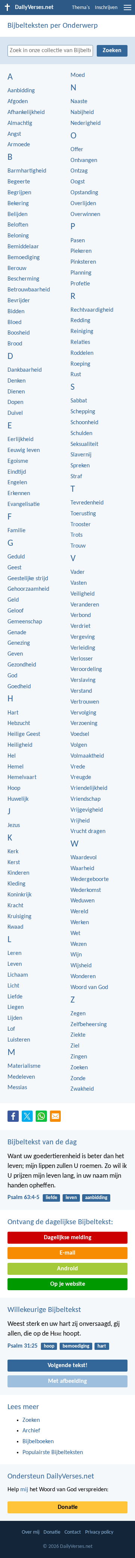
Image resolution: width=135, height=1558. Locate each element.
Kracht (15, 906)
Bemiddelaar (23, 247)
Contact (72, 1532)
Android (67, 1269)
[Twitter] (29, 1118)
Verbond (80, 615)
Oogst (77, 182)
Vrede (77, 767)
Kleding (17, 884)
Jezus (14, 826)
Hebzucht (19, 723)
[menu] (127, 10)
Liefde (15, 997)
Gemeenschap (25, 622)
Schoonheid (84, 423)
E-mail (67, 1253)
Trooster (80, 525)
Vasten (78, 583)
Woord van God (89, 988)
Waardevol (83, 858)
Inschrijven (106, 8)
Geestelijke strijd (28, 579)
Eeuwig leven (24, 450)
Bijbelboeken (38, 1442)
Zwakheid (82, 1089)
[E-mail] (57, 1118)
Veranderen (84, 605)
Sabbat (78, 401)
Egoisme (18, 461)
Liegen (16, 1007)
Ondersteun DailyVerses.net (51, 1476)
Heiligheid (20, 745)
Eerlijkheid (20, 440)
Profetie (80, 284)
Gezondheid (22, 665)
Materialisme (24, 1066)
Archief (31, 1431)
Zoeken (79, 1068)
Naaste (78, 102)
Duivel (15, 413)
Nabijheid (82, 113)
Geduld (16, 557)
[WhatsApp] (43, 1117)
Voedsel (79, 734)
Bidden (16, 312)
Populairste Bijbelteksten (52, 1453)
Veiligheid (82, 594)
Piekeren (81, 251)
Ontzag (79, 171)
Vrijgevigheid (86, 810)
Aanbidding (21, 91)
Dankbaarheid (25, 370)
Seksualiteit (84, 444)
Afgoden (18, 102)
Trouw (78, 546)
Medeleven (21, 1077)
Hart (13, 713)
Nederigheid (85, 123)
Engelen (17, 483)
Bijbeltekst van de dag (42, 1142)
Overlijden (83, 204)
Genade (17, 633)
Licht (13, 986)
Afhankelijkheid (26, 113)
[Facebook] (15, 1118)
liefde (51, 1197)
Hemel (16, 767)
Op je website (67, 1284)
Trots (76, 535)
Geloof (16, 611)
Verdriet (80, 626)
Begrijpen (19, 193)
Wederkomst (85, 890)
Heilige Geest (24, 734)
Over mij (30, 1532)
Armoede (19, 145)
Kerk (13, 852)
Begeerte (19, 182)
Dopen (15, 402)
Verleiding (82, 648)
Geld (13, 600)
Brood (15, 344)
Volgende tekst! (67, 1366)
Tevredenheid (87, 503)
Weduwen (82, 901)
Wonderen (83, 977)
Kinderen (18, 873)
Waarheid (82, 869)
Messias (17, 1088)
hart (102, 1346)
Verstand (81, 691)
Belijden (17, 215)
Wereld (79, 912)
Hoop (14, 788)
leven (71, 1197)
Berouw (17, 269)
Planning (81, 273)
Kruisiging (20, 917)
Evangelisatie (24, 504)
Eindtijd (17, 472)
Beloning (18, 236)
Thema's (81, 8)
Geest (14, 568)
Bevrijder (19, 301)
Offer (76, 150)
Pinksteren (83, 262)
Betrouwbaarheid (29, 290)
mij (24, 1490)
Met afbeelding (67, 1381)
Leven (15, 964)
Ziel (75, 1046)
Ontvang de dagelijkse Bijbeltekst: (60, 1222)
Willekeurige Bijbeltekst (44, 1310)
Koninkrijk (20, 895)
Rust (75, 375)
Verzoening (84, 723)
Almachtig (20, 123)
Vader (77, 572)
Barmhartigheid (27, 171)
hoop (49, 1346)
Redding (80, 321)
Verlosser (81, 659)
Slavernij (81, 455)
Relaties (80, 342)
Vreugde (80, 777)
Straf (76, 477)
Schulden (81, 434)
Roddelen (81, 353)
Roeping (80, 364)
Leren (14, 953)
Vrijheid (80, 821)
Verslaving (83, 680)
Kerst (14, 863)
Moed (77, 75)
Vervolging (83, 713)
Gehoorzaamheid (28, 589)
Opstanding (84, 193)
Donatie (68, 1507)
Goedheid (19, 687)
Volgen (78, 745)
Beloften (18, 225)
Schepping (82, 412)
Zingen (78, 1057)
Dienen (16, 392)
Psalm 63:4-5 (23, 1198)
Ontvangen (83, 161)
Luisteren (19, 1040)
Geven (15, 654)
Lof (11, 1029)
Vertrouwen (84, 702)
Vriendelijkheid (88, 788)
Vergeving (82, 637)
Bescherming (23, 279)
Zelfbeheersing (88, 1025)
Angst (14, 134)
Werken (79, 923)
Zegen (78, 1014)
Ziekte (78, 1035)
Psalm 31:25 (23, 1346)
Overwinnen (85, 215)
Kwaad (15, 927)
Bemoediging (24, 258)
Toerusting (83, 514)
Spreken (80, 466)
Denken (17, 381)
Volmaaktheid (87, 756)
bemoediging (76, 1346)
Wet (75, 934)
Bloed (14, 323)
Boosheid (19, 333)
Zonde (78, 1079)
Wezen (78, 944)
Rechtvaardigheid (91, 310)
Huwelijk (18, 799)
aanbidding (96, 1197)
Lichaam (18, 975)
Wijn (76, 955)
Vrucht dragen (87, 832)
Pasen (77, 241)
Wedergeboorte (89, 880)
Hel (12, 756)
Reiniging (81, 332)
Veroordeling (86, 669)
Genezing (19, 643)
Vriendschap (85, 799)
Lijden (15, 1018)
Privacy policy (99, 1532)
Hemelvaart (22, 777)
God (12, 676)
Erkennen (19, 494)
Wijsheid (81, 966)
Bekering (18, 204)
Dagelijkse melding (68, 1238)
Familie (17, 531)
